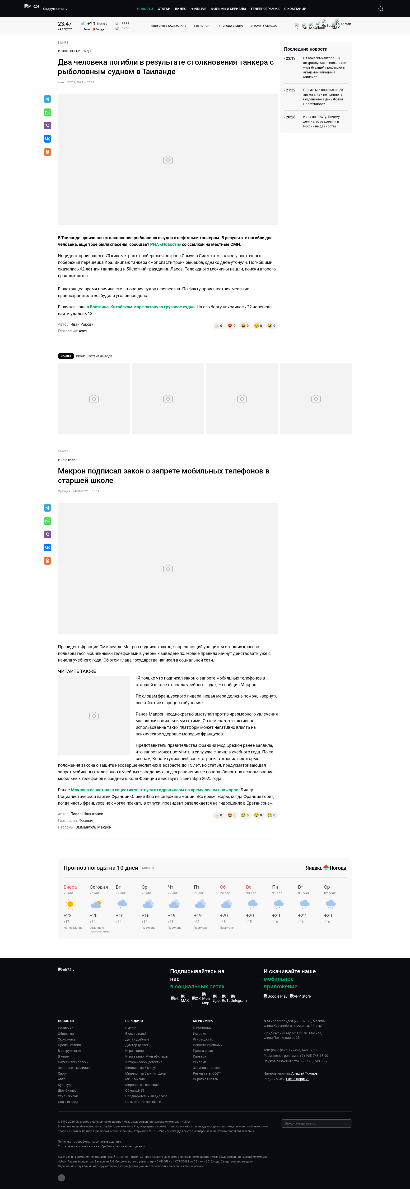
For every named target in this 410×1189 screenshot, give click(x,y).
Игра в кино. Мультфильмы (146, 1056)
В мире (63, 1056)
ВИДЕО (180, 9)
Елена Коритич (297, 1079)
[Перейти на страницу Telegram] (239, 999)
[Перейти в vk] (47, 139)
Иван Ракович (83, 324)
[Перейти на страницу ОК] (196, 998)
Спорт (62, 1073)
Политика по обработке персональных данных (89, 1141)
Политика (65, 1028)
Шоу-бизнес (67, 1090)
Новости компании (208, 1045)
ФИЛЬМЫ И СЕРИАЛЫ (228, 9)
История (199, 1033)
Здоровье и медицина (75, 1067)
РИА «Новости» (165, 244)
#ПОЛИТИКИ (66, 460)
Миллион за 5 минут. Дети (145, 1073)
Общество (66, 1033)
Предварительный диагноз (146, 1096)
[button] (55, 9)
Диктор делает (137, 1045)
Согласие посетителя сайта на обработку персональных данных (101, 1146)
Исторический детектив (143, 1062)
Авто (61, 1079)
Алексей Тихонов (304, 1073)
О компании (202, 1028)
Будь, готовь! (135, 1033)
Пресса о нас (203, 1050)
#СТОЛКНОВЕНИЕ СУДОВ (75, 51)
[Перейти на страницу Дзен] (217, 999)
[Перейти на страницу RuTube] (228, 999)
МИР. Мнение (135, 1079)
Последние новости (305, 49)
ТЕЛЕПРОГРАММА (265, 9)
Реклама (200, 1062)
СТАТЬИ (164, 9)
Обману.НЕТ (134, 1090)
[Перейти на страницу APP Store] (300, 999)
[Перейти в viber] (47, 126)
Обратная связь (205, 1079)
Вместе (130, 1028)
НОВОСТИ (145, 9)
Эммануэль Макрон (93, 827)
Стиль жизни (68, 1096)
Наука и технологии (73, 1062)
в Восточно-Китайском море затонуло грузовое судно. (142, 306)
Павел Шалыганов (86, 814)
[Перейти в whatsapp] (47, 113)
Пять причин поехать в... (144, 1101)
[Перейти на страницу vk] (175, 998)
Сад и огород (68, 1101)
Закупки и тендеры (207, 1067)
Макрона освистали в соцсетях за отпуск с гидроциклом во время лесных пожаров (154, 789)
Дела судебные (137, 1039)
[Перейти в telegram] (47, 99)
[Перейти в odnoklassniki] (47, 152)
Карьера (199, 1056)
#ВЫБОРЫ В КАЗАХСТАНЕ (168, 25)
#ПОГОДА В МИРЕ (231, 25)
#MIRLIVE (198, 9)
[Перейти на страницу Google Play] (276, 999)
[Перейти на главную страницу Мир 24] (31, 9)
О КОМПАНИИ (295, 9)
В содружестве (69, 1050)
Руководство (203, 1039)
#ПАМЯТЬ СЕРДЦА (264, 25)
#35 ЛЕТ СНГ (202, 25)
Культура (65, 1084)
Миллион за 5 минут (141, 1067)
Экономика (67, 1039)
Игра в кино (134, 1050)
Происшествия (69, 1045)
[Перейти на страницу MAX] (185, 999)
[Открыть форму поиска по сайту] (381, 9)
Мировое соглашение (141, 1084)
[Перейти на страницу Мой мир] (207, 998)
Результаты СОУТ (207, 1073)
